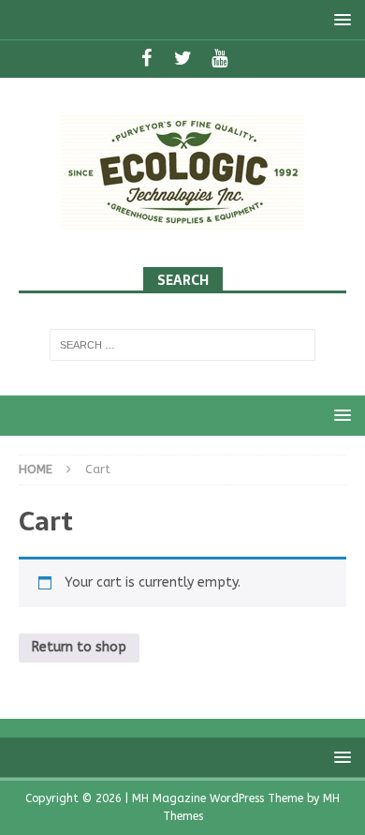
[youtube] (219, 59)
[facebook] (146, 59)
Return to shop (79, 647)
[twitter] (183, 59)
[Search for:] (183, 345)
